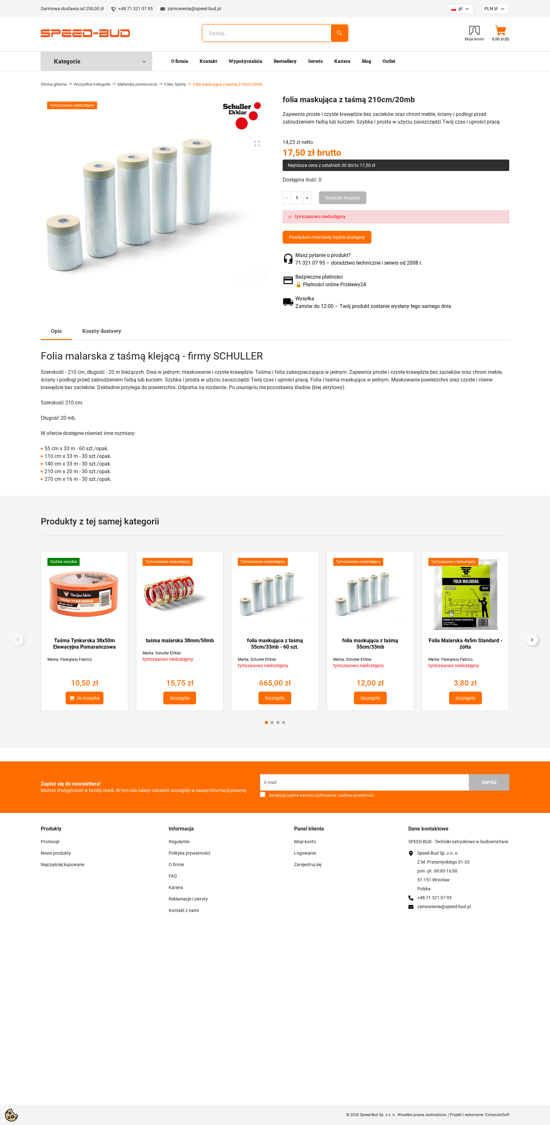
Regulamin (179, 841)
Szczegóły (180, 698)
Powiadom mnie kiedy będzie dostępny (327, 237)
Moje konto (305, 841)
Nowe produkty (56, 853)
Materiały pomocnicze (137, 84)
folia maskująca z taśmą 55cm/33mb (370, 643)
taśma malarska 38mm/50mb (180, 640)
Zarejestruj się (307, 864)
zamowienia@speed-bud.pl (194, 8)
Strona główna (54, 84)
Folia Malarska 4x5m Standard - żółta (465, 643)
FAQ (173, 876)
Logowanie (305, 853)
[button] (500, 33)
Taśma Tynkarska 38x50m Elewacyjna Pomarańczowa (84, 643)
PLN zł (490, 8)
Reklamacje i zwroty (188, 898)
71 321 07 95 (310, 263)
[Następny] (532, 639)
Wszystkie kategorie (92, 84)
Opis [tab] (56, 330)
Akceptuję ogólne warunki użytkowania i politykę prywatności (320, 795)
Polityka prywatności (189, 853)
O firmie (176, 864)
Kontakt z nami (184, 910)
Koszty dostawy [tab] (101, 330)
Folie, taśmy (175, 84)
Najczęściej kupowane (62, 864)
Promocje (50, 841)
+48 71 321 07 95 (135, 8)
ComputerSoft (497, 1115)
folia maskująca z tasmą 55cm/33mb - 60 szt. (275, 643)
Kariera (176, 887)
